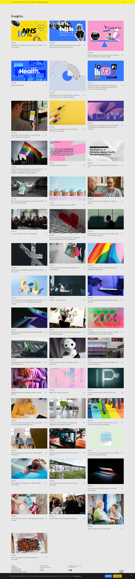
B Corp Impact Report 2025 (18, 572)
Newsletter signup (16, 569)
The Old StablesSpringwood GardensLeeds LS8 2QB (45, 568)
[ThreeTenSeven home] (17, 7)
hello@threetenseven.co (75, 566)
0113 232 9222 (72, 567)
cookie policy (77, 576)
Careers (13, 566)
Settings (117, 576)
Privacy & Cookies (16, 570)
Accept (108, 576)
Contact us (14, 567)
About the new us (42, 2)
